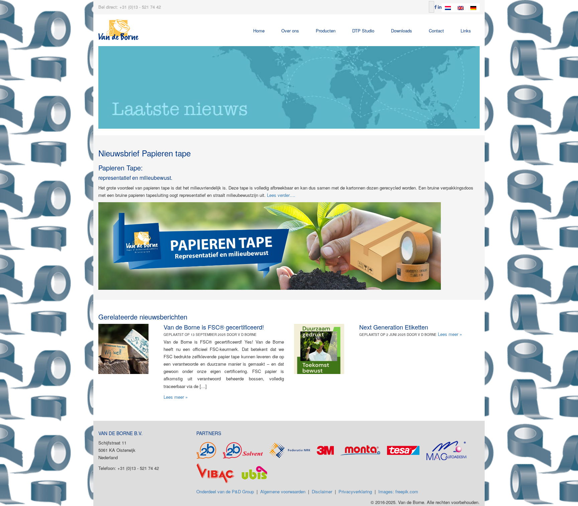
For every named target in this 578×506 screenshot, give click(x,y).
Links (466, 30)
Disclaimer (322, 491)
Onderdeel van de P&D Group (225, 491)
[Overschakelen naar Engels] (460, 7)
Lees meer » (176, 397)
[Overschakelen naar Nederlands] (448, 7)
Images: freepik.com (398, 491)
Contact (436, 30)
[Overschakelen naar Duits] (473, 7)
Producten (325, 30)
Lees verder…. (281, 195)
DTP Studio (363, 30)
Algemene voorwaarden (282, 491)
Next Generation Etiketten (393, 327)
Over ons (290, 30)
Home (259, 30)
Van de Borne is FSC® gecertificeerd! (214, 327)
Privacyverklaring (355, 491)
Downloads (401, 30)
